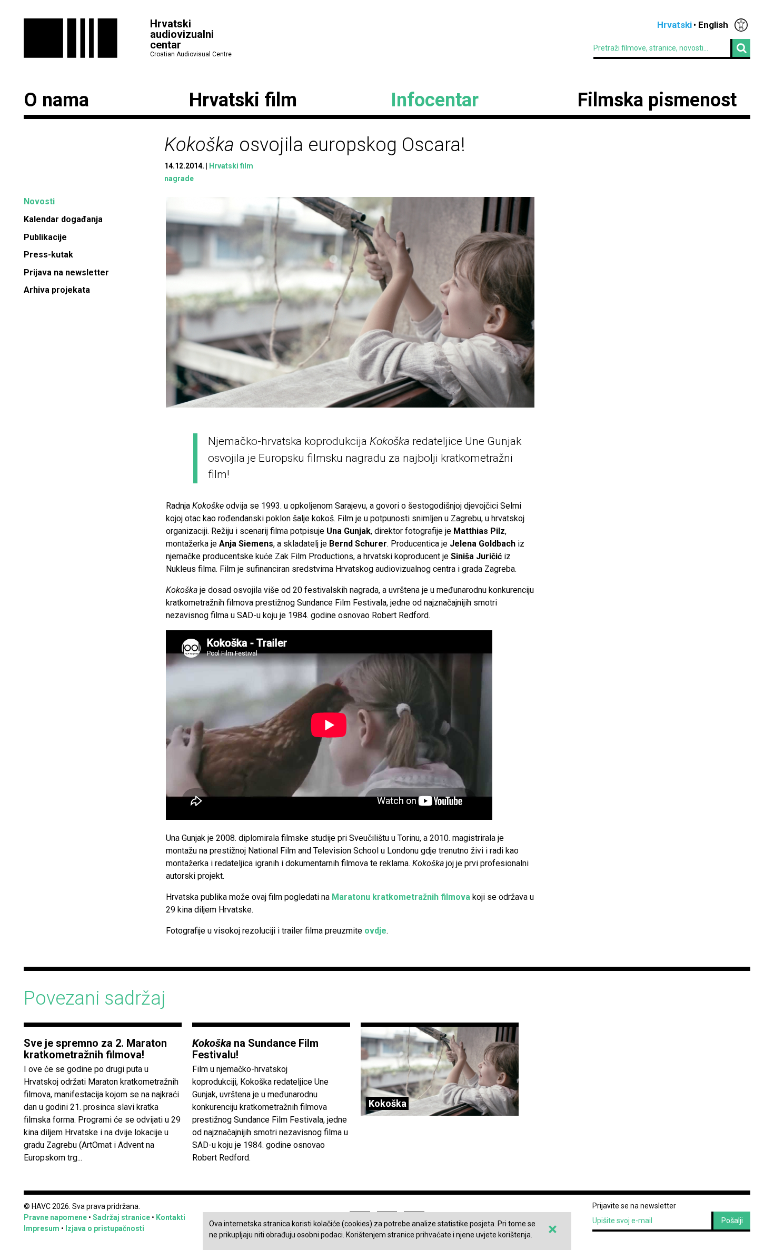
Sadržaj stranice (121, 1217)
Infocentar (435, 100)
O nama (56, 100)
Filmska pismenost (657, 100)
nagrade (179, 178)
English (713, 24)
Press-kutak (48, 255)
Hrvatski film (243, 100)
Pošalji (732, 1220)
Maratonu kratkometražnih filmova (401, 897)
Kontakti (170, 1217)
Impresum (41, 1228)
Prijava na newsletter (66, 272)
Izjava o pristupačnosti (104, 1228)
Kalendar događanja (63, 219)
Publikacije (45, 237)
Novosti (39, 201)
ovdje (375, 931)
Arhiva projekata (57, 290)
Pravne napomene (55, 1217)
